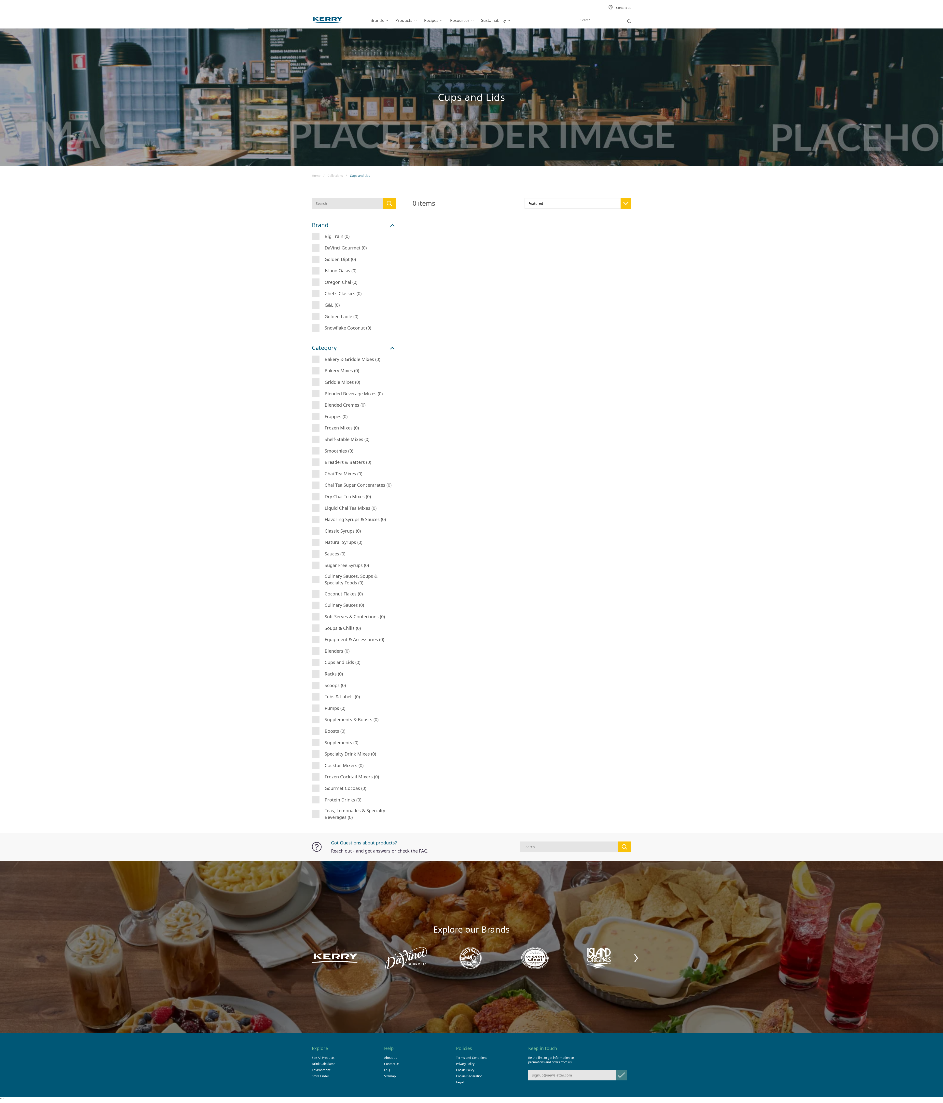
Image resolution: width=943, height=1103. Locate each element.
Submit (621, 1075)
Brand (320, 225)
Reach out (341, 851)
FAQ (423, 851)
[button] (636, 958)
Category (324, 348)
